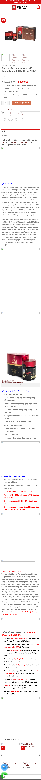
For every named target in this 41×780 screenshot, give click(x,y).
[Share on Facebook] (7, 119)
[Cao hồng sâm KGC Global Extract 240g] (30, 752)
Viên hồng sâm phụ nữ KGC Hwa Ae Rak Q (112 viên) (26, 777)
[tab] (20, 131)
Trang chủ (4, 65)
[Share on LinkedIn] (21, 119)
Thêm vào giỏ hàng (21, 103)
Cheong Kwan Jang (29, 113)
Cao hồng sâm (13, 65)
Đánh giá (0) (5, 135)
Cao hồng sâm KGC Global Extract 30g (9, 765)
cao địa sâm (10, 113)
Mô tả (3, 131)
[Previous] (5, 33)
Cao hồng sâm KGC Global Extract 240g (29, 765)
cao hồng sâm (19, 113)
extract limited (5, 115)
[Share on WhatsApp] (3, 119)
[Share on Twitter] (10, 119)
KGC (12, 115)
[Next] (36, 33)
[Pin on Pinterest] (17, 119)
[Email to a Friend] (14, 119)
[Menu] (2, 7)
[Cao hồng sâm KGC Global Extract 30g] (10, 752)
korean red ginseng (20, 115)
